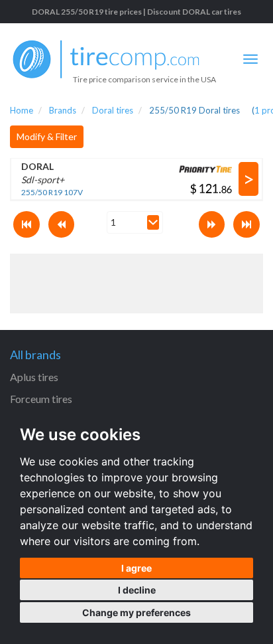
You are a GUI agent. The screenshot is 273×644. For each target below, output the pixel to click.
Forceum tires (41, 398)
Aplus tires (34, 376)
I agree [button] (136, 568)
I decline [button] (137, 590)
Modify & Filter (47, 136)
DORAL (37, 166)
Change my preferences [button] (136, 612)
